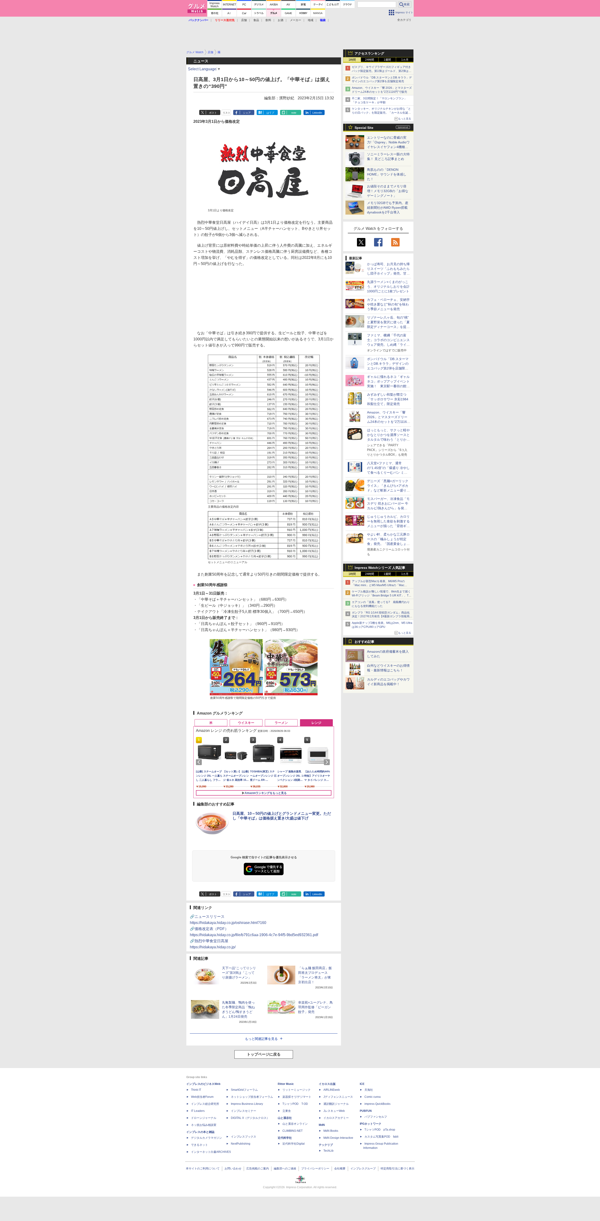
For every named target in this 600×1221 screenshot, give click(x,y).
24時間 (369, 59)
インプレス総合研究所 (205, 1104)
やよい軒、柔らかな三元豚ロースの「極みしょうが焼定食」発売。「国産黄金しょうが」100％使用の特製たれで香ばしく (388, 543)
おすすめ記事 (364, 642)
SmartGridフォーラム (244, 1089)
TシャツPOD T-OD (295, 1104)
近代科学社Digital (293, 1143)
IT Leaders (198, 1111)
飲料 (268, 20)
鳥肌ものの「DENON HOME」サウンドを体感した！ (386, 174)
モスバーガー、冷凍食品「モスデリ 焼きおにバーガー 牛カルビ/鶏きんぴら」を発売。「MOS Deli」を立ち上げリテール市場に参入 (388, 508)
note (293, 112)
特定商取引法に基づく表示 (397, 1168)
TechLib (328, 1150)
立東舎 (286, 1111)
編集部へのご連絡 (285, 1168)
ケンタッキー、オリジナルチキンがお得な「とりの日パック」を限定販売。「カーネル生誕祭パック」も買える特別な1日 (381, 112)
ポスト (213, 112)
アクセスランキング (369, 53)
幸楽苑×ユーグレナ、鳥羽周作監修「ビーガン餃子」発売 (315, 1007)
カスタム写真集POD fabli (381, 1136)
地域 (310, 20)
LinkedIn (317, 112)
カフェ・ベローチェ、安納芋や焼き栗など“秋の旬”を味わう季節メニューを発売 (388, 304)
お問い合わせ (233, 1168)
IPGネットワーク (370, 1123)
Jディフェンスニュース (338, 1096)
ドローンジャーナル (203, 1118)
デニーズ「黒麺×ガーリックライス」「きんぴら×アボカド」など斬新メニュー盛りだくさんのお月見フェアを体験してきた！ (388, 490)
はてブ (270, 112)
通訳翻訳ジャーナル (336, 1104)
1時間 (352, 59)
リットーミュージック (296, 1089)
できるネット (199, 1145)
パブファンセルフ (375, 1116)
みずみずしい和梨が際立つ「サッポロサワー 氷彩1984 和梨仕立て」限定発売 (387, 399)
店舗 (244, 20)
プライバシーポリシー (315, 1168)
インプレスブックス (243, 1136)
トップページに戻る (264, 1054)
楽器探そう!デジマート (296, 1096)
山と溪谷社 (285, 1118)
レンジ (316, 723)
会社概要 (339, 1168)
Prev (199, 762)
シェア (247, 112)
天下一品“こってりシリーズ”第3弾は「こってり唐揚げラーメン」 (239, 972)
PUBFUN (366, 1111)
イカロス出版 (327, 1084)
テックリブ (326, 1145)
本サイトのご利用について (203, 1168)
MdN (322, 1125)
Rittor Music (286, 1084)
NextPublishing (240, 1143)
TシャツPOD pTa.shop (379, 1129)
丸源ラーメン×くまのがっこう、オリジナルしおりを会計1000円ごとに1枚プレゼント (388, 286)
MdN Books (330, 1130)
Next (327, 762)
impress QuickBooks (377, 1104)
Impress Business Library (247, 1104)
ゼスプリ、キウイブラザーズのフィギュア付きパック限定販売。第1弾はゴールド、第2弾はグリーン (381, 71)
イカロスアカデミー (336, 1118)
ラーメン (281, 723)
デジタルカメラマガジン (206, 1137)
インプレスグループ (363, 1168)
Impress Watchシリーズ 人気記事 (380, 568)
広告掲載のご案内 (257, 1168)
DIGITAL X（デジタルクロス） (250, 1118)
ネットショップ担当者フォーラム (252, 1096)
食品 (256, 20)
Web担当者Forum (202, 1096)
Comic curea (372, 1096)
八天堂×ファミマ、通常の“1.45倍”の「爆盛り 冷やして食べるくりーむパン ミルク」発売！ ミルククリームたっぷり (388, 472)
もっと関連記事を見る (261, 1039)
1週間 (387, 59)
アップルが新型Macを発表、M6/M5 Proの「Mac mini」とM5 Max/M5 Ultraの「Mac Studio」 (378, 585)
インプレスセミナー (243, 1111)
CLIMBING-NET (292, 1130)
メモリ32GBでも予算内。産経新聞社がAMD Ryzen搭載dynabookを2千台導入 (387, 207)
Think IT (196, 1089)
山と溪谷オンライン (295, 1123)
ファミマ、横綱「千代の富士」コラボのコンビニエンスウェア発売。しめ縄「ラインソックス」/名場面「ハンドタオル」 (388, 344)
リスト (226, 112)
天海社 (368, 1089)
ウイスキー (246, 723)
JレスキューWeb (334, 1111)
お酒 (280, 20)
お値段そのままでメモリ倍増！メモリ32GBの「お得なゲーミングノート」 (387, 190)
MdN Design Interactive (338, 1137)
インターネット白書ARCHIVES (211, 1152)
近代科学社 (285, 1137)
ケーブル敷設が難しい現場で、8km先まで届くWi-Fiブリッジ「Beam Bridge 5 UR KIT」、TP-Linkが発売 (381, 595)
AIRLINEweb (331, 1089)
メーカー (295, 20)
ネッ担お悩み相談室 (203, 1125)
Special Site (364, 128)
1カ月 (405, 59)
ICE (362, 1084)
